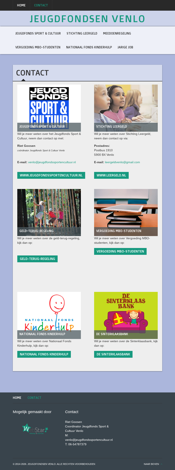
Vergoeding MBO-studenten (118, 231)
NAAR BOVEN (151, 464)
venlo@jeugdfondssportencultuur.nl (52, 162)
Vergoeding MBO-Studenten (37, 47)
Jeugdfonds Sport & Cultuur (38, 33)
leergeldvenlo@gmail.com (122, 162)
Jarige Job (125, 47)
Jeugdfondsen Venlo (88, 19)
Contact (41, 5)
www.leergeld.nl (111, 175)
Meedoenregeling (117, 33)
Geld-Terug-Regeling (36, 231)
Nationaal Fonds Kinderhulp (89, 47)
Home (21, 5)
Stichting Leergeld (82, 33)
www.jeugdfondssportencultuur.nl (51, 175)
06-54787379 (77, 444)
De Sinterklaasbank (112, 334)
